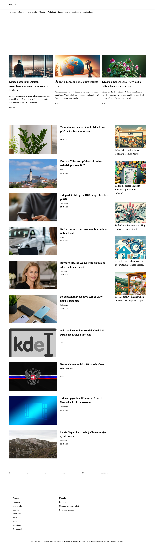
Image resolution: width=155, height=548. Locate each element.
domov (104, 103)
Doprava (21, 12)
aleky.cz (12, 4)
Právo (67, 12)
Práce (60, 12)
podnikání (12, 107)
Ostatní (42, 12)
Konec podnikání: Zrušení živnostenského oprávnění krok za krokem (28, 85)
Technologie (88, 12)
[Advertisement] (77, 30)
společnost (63, 271)
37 (83, 473)
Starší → (104, 473)
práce (62, 169)
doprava (62, 237)
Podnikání (52, 12)
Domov (13, 12)
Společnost (76, 12)
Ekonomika (32, 12)
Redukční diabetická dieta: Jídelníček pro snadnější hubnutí (128, 189)
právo (57, 103)
